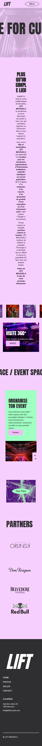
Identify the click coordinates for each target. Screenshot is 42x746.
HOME (6, 677)
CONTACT (7, 690)
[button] (34, 454)
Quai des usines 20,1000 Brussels (10, 705)
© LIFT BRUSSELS (10, 737)
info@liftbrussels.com (11, 710)
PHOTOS (7, 682)
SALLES (6, 686)
